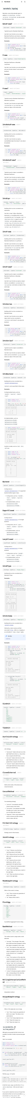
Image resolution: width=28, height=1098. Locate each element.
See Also (10, 636)
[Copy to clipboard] (24, 27)
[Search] (24, 1)
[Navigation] (2, 1)
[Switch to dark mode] (21, 1)
